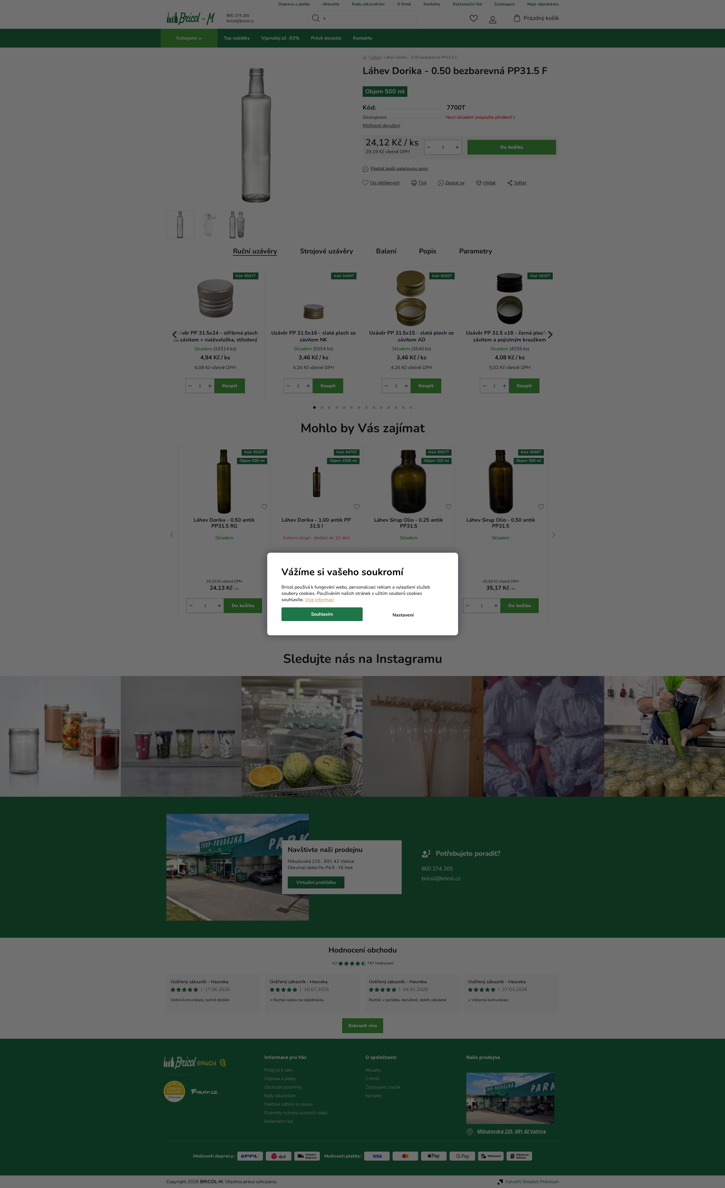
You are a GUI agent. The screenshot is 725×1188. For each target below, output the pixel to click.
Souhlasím (322, 614)
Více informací (319, 600)
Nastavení (403, 615)
